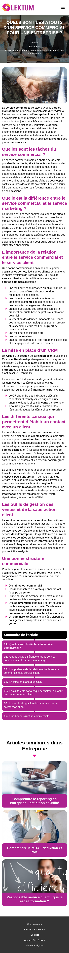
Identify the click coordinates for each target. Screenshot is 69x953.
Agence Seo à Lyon (34, 940)
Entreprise (34, 46)
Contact (34, 934)
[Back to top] (60, 944)
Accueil (34, 42)
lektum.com (36, 924)
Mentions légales (35, 945)
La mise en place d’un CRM (23, 682)
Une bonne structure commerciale (26, 716)
